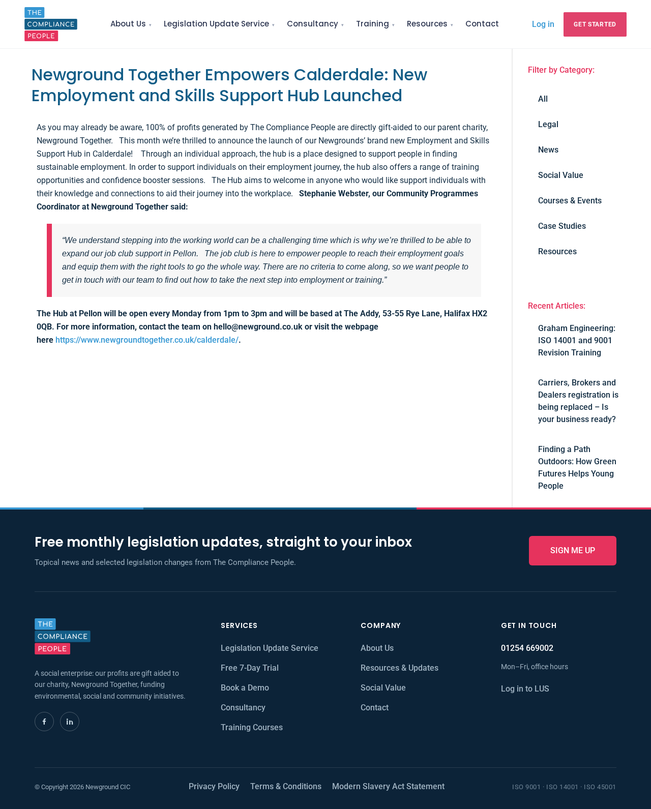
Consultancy (312, 23)
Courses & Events (570, 200)
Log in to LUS (525, 689)
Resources (427, 23)
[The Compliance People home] (50, 24)
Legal (548, 124)
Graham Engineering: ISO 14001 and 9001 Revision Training (576, 340)
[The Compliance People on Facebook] (44, 721)
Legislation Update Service (216, 23)
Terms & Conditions (285, 786)
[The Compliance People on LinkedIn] (69, 721)
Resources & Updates (399, 668)
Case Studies (562, 226)
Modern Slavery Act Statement (388, 786)
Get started (595, 24)
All (543, 99)
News (548, 150)
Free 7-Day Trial (250, 668)
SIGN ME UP (572, 550)
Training (372, 23)
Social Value (560, 175)
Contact (482, 23)
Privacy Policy (214, 786)
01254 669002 (527, 648)
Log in (543, 24)
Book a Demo (245, 688)
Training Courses (252, 727)
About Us (128, 23)
